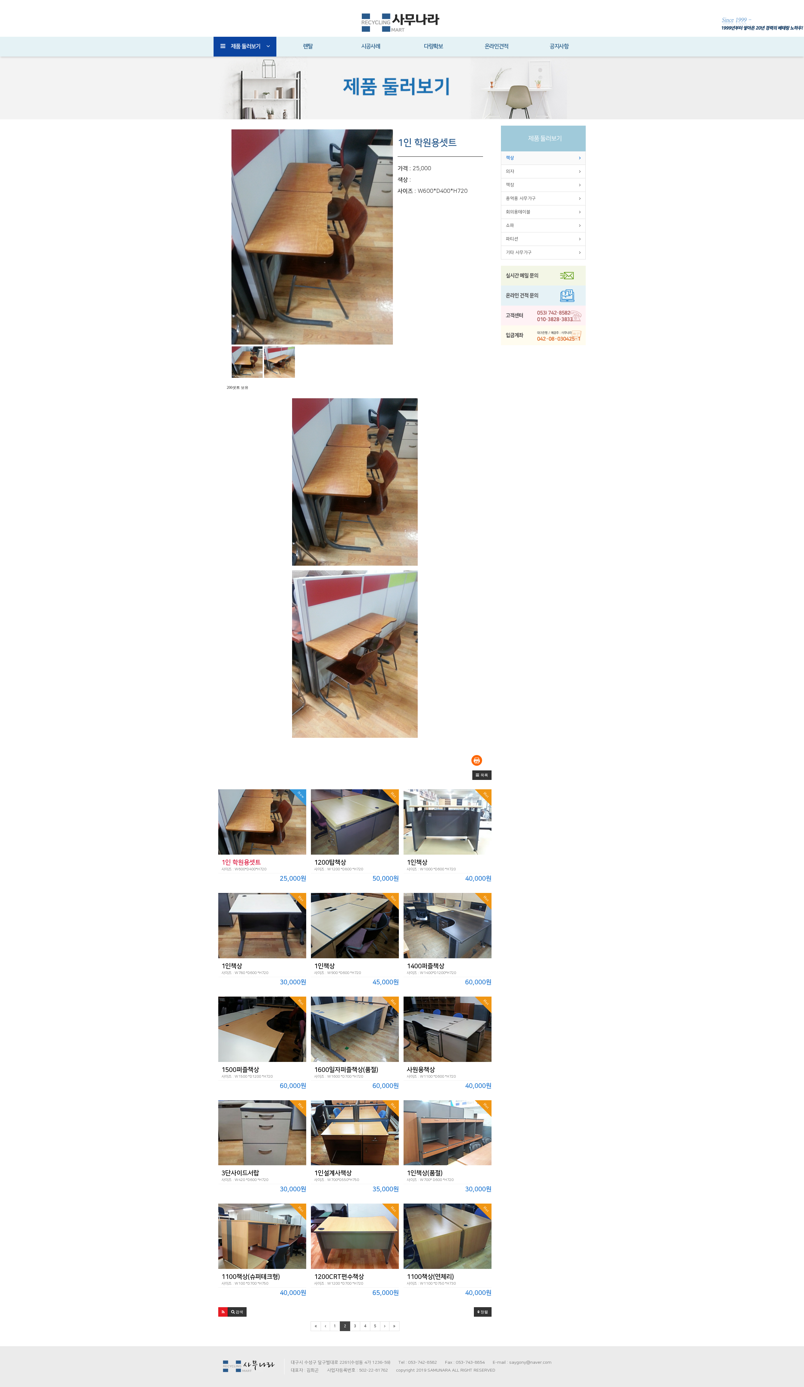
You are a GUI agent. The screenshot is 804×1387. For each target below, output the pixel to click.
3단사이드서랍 (240, 1173)
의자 (510, 171)
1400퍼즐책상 (425, 966)
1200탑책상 (330, 862)
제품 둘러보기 (245, 46)
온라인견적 (496, 46)
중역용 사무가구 (521, 198)
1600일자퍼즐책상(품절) (346, 1069)
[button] (482, 775)
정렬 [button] (484, 1312)
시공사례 (370, 46)
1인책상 (417, 862)
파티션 (512, 239)
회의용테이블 (518, 212)
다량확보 (433, 46)
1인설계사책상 (333, 1173)
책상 (510, 157)
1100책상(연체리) (430, 1276)
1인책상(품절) (425, 1173)
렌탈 (307, 46)
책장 (510, 185)
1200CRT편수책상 (339, 1276)
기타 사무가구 (519, 252)
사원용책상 (421, 1069)
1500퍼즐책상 (240, 1069)
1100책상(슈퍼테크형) (250, 1276)
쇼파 (510, 225)
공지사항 (559, 46)
